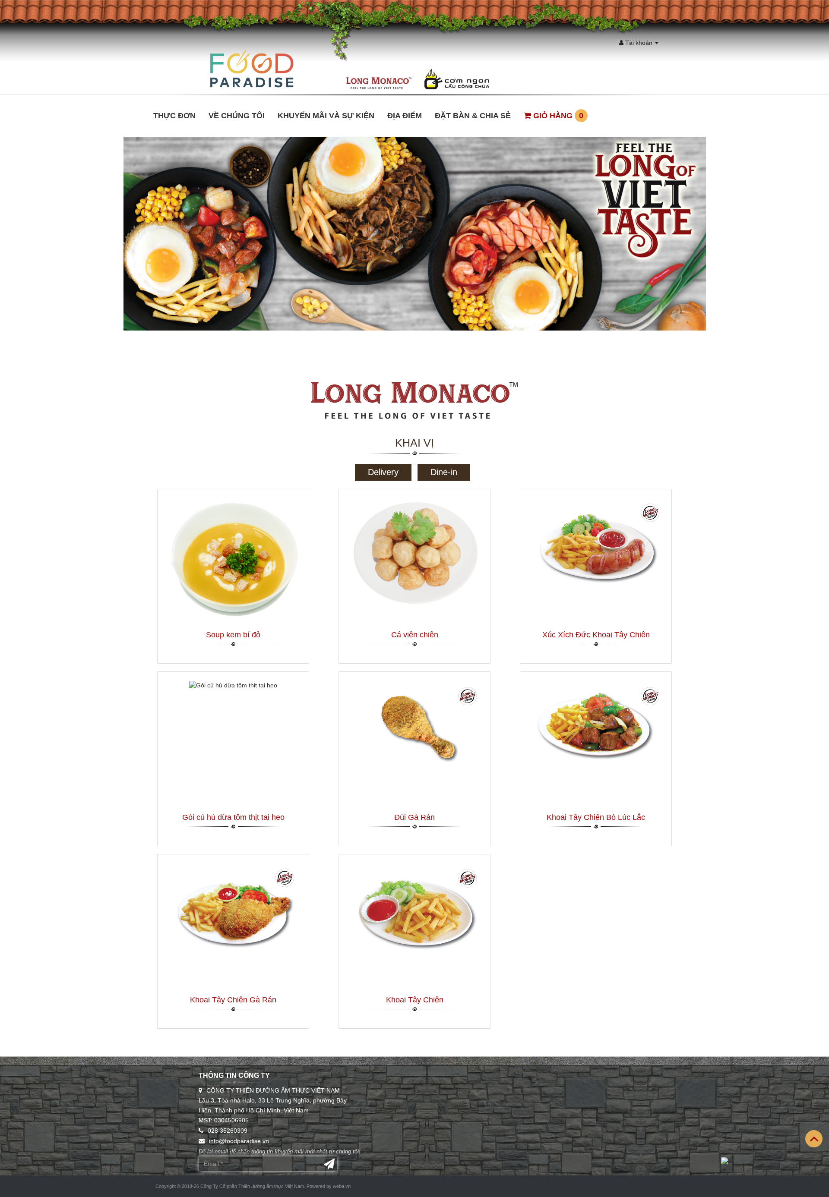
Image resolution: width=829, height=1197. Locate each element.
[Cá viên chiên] (414, 551)
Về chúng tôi (237, 115)
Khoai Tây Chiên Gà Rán (233, 999)
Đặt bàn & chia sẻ (473, 115)
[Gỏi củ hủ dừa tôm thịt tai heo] (233, 684)
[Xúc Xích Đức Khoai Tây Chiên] (596, 543)
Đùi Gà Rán (414, 817)
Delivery (383, 472)
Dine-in (443, 472)
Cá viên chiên (414, 634)
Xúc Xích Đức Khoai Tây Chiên (596, 634)
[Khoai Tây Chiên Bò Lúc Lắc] (596, 725)
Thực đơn (174, 115)
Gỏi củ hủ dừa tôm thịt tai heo (233, 817)
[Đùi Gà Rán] (414, 725)
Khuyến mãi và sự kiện (326, 115)
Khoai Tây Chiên (414, 999)
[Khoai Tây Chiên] (414, 908)
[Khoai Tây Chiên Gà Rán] (233, 908)
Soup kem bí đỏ (233, 634)
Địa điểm (404, 115)
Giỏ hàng (557, 115)
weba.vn (342, 1186)
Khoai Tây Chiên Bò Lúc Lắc (596, 817)
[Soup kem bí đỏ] (233, 559)
